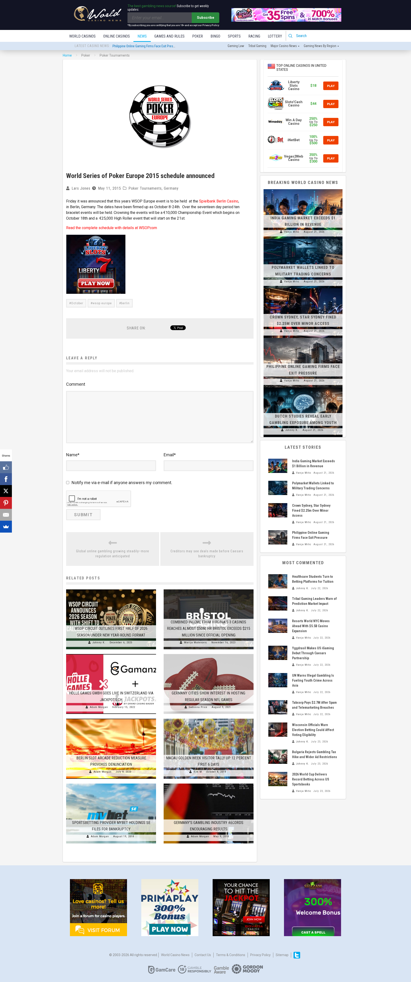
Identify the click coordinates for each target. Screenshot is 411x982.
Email (170, 454)
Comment (75, 384)
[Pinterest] (6, 503)
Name (72, 454)
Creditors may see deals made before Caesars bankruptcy (207, 553)
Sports (234, 36)
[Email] (6, 515)
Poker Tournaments (145, 188)
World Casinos (82, 36)
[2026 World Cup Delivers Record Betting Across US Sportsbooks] (277, 779)
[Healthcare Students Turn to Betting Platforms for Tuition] (277, 581)
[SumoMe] (6, 527)
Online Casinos (116, 36)
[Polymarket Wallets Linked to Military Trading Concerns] (303, 239)
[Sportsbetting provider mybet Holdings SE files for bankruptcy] (111, 783)
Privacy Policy (260, 955)
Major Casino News (284, 46)
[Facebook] (6, 479)
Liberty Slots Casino (293, 85)
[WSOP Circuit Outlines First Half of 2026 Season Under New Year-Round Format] (111, 589)
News (142, 36)
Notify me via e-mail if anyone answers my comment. (122, 482)
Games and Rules (169, 36)
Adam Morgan (99, 707)
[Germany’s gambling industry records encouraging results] (209, 783)
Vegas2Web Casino (293, 158)
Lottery (275, 36)
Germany (171, 188)
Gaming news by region (320, 46)
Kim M (198, 771)
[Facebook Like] (6, 467)
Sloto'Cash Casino (294, 103)
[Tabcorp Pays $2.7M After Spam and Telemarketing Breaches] (277, 707)
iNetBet (294, 140)
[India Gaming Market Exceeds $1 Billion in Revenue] (303, 189)
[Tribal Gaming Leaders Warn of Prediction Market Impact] (277, 603)
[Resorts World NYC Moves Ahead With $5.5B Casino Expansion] (277, 626)
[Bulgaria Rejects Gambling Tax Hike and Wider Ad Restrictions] (277, 757)
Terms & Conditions (230, 955)
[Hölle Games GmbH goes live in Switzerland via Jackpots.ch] (111, 654)
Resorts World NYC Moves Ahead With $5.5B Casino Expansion (311, 626)
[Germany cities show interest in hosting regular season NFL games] (209, 654)
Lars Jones (81, 188)
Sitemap (282, 955)
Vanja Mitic (291, 231)
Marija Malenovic (195, 642)
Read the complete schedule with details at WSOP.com (111, 228)
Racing (254, 36)
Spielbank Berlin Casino (218, 201)
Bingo (215, 36)
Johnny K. (99, 642)
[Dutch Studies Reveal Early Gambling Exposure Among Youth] (303, 387)
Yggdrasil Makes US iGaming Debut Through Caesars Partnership (313, 653)
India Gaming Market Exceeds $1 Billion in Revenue (146, 46)
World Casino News (175, 955)
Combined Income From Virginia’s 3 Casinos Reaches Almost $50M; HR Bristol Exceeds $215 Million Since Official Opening (208, 628)
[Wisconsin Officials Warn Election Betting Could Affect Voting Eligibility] (277, 729)
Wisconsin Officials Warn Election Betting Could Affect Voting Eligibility (313, 730)
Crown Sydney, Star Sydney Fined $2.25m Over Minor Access (311, 510)
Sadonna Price (198, 707)
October (77, 303)
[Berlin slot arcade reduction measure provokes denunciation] (111, 719)
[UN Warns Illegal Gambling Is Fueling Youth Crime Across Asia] (277, 680)
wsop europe (102, 303)
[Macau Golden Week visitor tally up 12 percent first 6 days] (209, 719)
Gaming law (236, 46)
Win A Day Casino (294, 121)
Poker (197, 36)
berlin (125, 303)
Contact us (203, 955)
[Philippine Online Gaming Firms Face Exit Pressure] (303, 338)
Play (331, 86)
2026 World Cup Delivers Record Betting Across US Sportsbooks (310, 779)
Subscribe (205, 17)
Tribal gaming (257, 46)
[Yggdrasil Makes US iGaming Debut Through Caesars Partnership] (277, 653)
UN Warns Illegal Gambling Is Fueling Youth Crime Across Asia (313, 680)
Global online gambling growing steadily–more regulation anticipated (112, 553)
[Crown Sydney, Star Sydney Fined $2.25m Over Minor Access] (303, 288)
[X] (6, 491)
